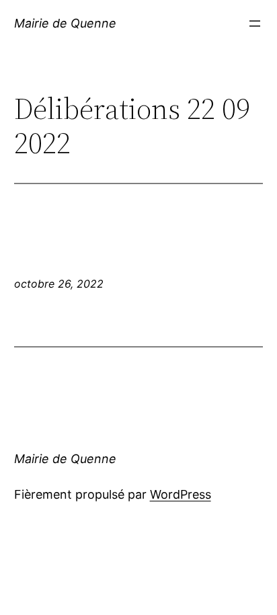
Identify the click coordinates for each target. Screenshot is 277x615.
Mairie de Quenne (65, 23)
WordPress (180, 494)
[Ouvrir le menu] (255, 23)
